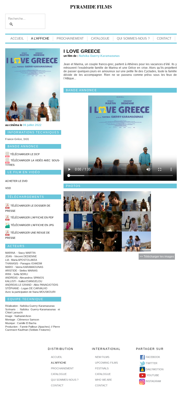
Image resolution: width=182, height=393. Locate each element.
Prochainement (70, 38)
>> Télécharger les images (157, 256)
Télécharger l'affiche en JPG (32, 225)
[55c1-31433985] (78, 221)
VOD (8, 188)
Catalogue (100, 38)
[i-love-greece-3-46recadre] (136, 241)
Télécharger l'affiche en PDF (32, 217)
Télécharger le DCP (25, 154)
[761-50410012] (107, 221)
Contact (164, 38)
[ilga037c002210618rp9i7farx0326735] (107, 241)
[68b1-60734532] (136, 221)
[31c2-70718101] (107, 201)
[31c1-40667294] (136, 201)
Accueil (17, 38)
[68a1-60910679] (78, 201)
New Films (102, 357)
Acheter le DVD (16, 181)
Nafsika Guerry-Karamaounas (99, 56)
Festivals (102, 368)
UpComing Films (106, 362)
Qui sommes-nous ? (133, 38)
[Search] (11, 24)
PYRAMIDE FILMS (91, 7)
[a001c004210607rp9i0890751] (78, 241)
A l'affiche (40, 38)
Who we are (103, 379)
